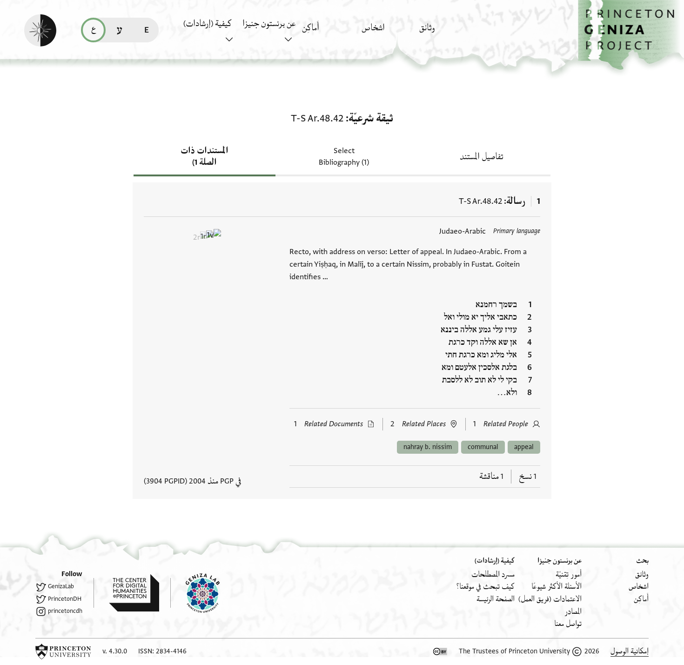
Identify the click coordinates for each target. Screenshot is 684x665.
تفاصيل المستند (481, 156)
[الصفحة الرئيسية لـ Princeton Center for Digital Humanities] (126, 593)
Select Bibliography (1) (344, 156)
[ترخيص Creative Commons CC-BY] (440, 651)
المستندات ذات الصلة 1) (204, 156)
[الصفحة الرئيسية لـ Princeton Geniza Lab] (195, 593)
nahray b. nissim (427, 447)
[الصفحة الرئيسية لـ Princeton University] (63, 651)
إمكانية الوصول (629, 651)
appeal (524, 447)
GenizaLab (61, 586)
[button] (631, 35)
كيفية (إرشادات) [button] (207, 23)
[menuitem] (446, 32)
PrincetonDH (64, 599)
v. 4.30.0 (114, 651)
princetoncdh (65, 611)
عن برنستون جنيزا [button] (268, 23)
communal (483, 447)
